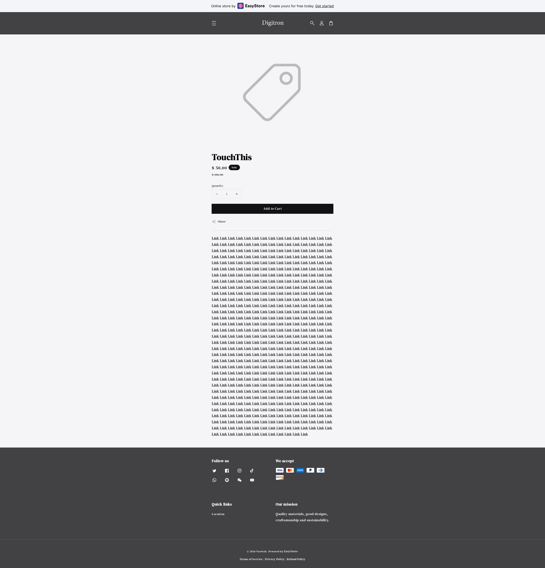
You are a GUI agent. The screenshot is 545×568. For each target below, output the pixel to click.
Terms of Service (251, 559)
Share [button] (222, 221)
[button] (312, 23)
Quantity (217, 186)
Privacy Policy (275, 559)
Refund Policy (296, 559)
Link (215, 238)
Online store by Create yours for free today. (272, 6)
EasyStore (291, 551)
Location (218, 514)
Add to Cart (272, 208)
